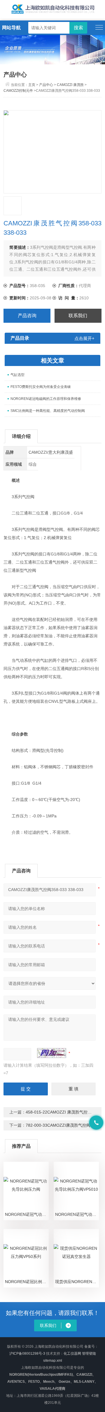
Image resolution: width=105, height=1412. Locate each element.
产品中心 (46, 85)
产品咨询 (27, 315)
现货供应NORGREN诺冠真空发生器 (77, 1281)
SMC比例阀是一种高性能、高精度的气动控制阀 (47, 411)
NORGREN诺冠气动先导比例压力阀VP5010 (77, 1214)
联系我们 (78, 315)
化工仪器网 (72, 1353)
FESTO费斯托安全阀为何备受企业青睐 (40, 387)
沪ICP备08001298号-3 (27, 1353)
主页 (31, 85)
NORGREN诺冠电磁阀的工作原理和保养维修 (45, 399)
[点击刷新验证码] (51, 1053)
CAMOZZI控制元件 (18, 91)
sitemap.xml (52, 1361)
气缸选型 (17, 375)
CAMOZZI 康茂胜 (70, 85)
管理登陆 (89, 1353)
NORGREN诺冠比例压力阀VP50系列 (26, 1281)
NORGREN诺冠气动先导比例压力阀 (26, 1214)
